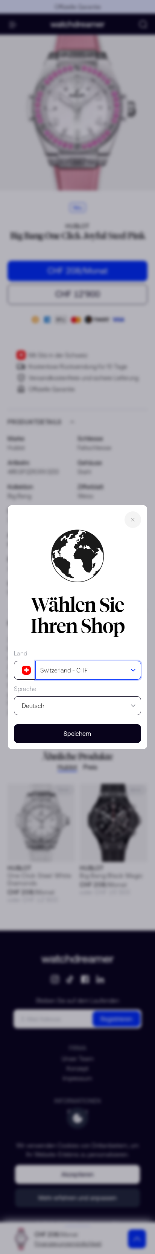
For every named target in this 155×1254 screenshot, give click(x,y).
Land (20, 653)
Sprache (25, 688)
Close (133, 519)
